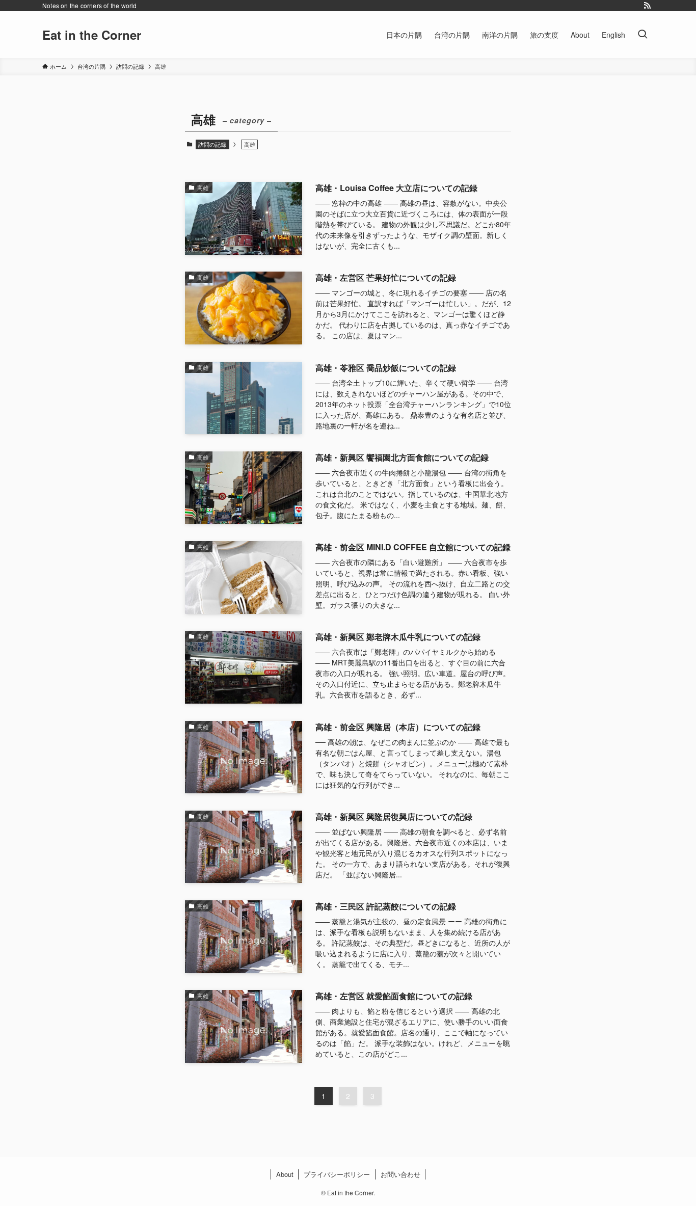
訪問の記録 (212, 144)
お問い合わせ (400, 1174)
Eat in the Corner (91, 35)
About (284, 1174)
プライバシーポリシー (337, 1174)
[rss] (647, 5)
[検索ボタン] (642, 34)
